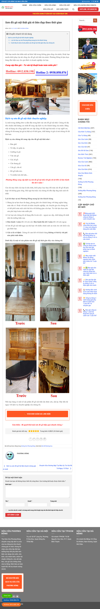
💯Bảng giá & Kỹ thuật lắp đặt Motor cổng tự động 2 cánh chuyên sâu (90, 216)
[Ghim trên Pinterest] (41, 439)
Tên (7, 501)
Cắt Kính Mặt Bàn (84, 128)
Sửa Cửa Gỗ (48, 9)
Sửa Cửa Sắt (64, 5)
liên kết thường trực (46, 446)
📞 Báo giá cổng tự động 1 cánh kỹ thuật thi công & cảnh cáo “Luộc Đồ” (90, 313)
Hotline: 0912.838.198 (11, 604)
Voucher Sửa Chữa (87, 107)
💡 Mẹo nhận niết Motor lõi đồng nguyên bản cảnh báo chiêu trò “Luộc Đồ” (90, 259)
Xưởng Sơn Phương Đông (28, 446)
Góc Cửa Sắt (82, 147)
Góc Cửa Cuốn (83, 139)
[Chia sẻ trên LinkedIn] (44, 439)
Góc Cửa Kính (83, 143)
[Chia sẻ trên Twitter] (34, 439)
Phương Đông (24, 28)
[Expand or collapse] (67, 33)
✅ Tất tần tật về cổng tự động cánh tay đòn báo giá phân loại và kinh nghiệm (89, 247)
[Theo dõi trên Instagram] (93, 1)
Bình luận (8, 484)
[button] (86, 1)
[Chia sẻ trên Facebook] (30, 439)
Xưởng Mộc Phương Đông (87, 191)
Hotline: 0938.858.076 (11, 600)
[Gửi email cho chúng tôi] (97, 1)
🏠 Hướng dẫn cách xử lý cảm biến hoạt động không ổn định (90, 291)
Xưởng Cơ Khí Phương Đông (85, 183)
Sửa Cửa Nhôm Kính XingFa (85, 5)
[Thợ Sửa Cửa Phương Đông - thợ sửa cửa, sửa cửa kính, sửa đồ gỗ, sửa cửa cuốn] (7, 7)
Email (30, 501)
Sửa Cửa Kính (50, 5)
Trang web (53, 501)
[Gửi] (95, 20)
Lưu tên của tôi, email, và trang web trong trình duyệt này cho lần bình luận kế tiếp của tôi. (35, 510)
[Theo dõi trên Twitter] (95, 1)
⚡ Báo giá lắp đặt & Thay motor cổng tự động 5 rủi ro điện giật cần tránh (89, 282)
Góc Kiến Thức (62, 9)
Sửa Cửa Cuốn (35, 5)
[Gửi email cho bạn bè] (37, 439)
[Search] (73, 9)
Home (24, 5)
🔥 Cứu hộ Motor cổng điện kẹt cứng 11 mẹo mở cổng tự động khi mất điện (90, 226)
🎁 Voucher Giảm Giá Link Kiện (37, 414)
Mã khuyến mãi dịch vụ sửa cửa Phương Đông (12, 581)
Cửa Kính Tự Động (84, 132)
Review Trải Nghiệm (85, 158)
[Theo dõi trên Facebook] (92, 1)
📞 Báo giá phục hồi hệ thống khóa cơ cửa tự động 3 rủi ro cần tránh (90, 236)
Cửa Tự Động (82, 135)
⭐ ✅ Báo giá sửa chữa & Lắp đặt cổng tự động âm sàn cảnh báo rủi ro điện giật (90, 271)
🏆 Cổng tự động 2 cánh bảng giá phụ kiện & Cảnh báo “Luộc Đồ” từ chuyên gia (89, 301)
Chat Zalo (7, 596)
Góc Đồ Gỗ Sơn (83, 150)
